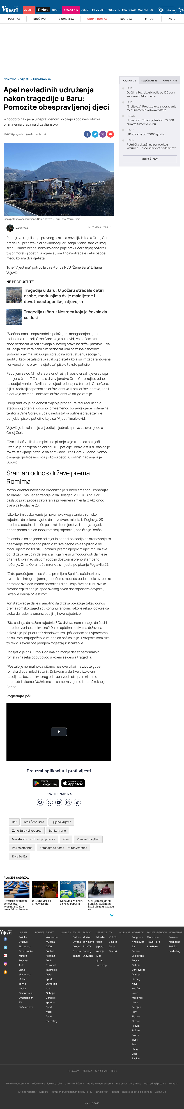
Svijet (76, 932)
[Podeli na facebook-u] (87, 134)
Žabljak (136, 1058)
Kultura (23, 955)
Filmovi (113, 951)
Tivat (134, 1039)
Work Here (153, 937)
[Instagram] (68, 802)
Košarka (50, 955)
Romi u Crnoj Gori (88, 839)
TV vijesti (113, 935)
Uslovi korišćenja (74, 1083)
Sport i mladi (49, 1009)
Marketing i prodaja (155, 1083)
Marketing (175, 932)
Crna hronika (26, 951)
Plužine (136, 1016)
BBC (114, 1071)
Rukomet (51, 965)
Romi (66, 839)
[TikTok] (77, 802)
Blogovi (74, 1071)
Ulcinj (135, 1049)
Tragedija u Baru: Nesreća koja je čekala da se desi (65, 314)
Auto (21, 965)
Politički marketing (174, 949)
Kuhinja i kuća (100, 953)
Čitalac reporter (27, 1091)
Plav (134, 1011)
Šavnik (135, 1035)
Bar (14, 822)
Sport (50, 932)
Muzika (87, 937)
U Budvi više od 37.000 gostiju (146, 134)
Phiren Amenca (22, 848)
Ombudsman (26, 993)
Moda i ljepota (100, 944)
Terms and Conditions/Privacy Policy (71, 1091)
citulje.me (169, 10)
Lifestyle (101, 932)
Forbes (39, 932)
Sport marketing (52, 1019)
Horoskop (101, 965)
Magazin (66, 932)
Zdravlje (100, 937)
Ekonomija (25, 946)
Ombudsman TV (26, 1000)
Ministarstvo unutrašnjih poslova (33, 839)
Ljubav (99, 960)
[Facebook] (40, 802)
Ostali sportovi (50, 977)
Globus (77, 946)
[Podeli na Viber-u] (102, 134)
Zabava (87, 932)
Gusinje (136, 974)
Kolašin (136, 988)
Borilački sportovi (51, 1000)
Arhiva (87, 1071)
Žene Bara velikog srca (27, 831)
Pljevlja (136, 1025)
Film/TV (87, 946)
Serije (112, 946)
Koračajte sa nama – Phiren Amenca (63, 848)
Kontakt (173, 1083)
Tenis (49, 960)
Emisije (113, 941)
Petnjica (136, 1007)
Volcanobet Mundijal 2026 (52, 942)
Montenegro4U (157, 932)
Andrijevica (138, 941)
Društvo (23, 941)
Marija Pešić (21, 228)
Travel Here (153, 941)
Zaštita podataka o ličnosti (137, 1091)
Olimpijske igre (52, 986)
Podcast (23, 960)
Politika (23, 937)
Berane (136, 951)
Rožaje (136, 1030)
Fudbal (50, 951)
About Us (160, 1091)
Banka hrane (57, 831)
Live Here (152, 946)
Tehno (22, 983)
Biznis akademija (25, 972)
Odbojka (50, 993)
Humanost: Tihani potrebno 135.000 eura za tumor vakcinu (150, 122)
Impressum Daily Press (128, 1083)
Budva (135, 960)
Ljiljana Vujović (61, 822)
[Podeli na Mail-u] (110, 134)
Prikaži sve (149, 159)
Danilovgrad (138, 969)
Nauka (22, 988)
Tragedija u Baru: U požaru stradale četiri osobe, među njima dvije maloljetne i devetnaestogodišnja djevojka (64, 295)
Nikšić (135, 1002)
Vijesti (23, 932)
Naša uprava (26, 1007)
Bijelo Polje (138, 955)
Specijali (101, 1071)
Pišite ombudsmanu (17, 1083)
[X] (49, 802)
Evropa (77, 941)
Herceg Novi (136, 981)
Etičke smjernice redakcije (47, 1083)
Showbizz (88, 955)
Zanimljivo (88, 941)
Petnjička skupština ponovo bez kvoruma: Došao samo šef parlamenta (151, 146)
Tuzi (134, 1044)
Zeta (134, 1053)
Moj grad (138, 932)
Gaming (87, 951)
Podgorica (137, 937)
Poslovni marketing (174, 939)
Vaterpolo (51, 969)
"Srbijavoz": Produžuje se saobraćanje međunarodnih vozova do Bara (151, 108)
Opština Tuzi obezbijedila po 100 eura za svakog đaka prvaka (151, 94)
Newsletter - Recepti (107, 1091)
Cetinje (136, 965)
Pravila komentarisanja (100, 1083)
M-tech (23, 979)
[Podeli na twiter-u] (95, 134)
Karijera (43, 1091)
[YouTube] (58, 802)
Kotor (135, 993)
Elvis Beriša (19, 856)
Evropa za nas (77, 953)
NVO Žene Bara (34, 822)
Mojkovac (137, 997)
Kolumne (124, 932)
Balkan (76, 937)
